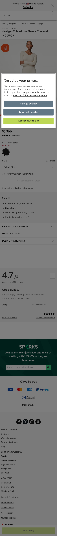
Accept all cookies (28, 120)
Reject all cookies (28, 112)
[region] (28, 100)
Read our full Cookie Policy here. (30, 95)
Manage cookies (28, 103)
